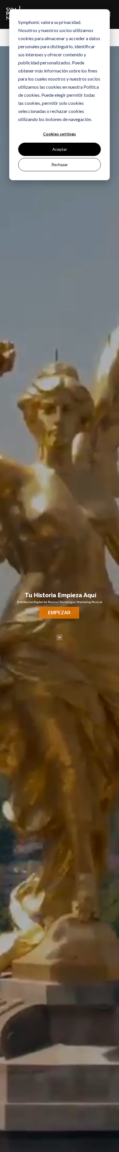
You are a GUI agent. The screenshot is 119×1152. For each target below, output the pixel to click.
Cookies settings (59, 133)
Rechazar (59, 164)
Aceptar (59, 149)
